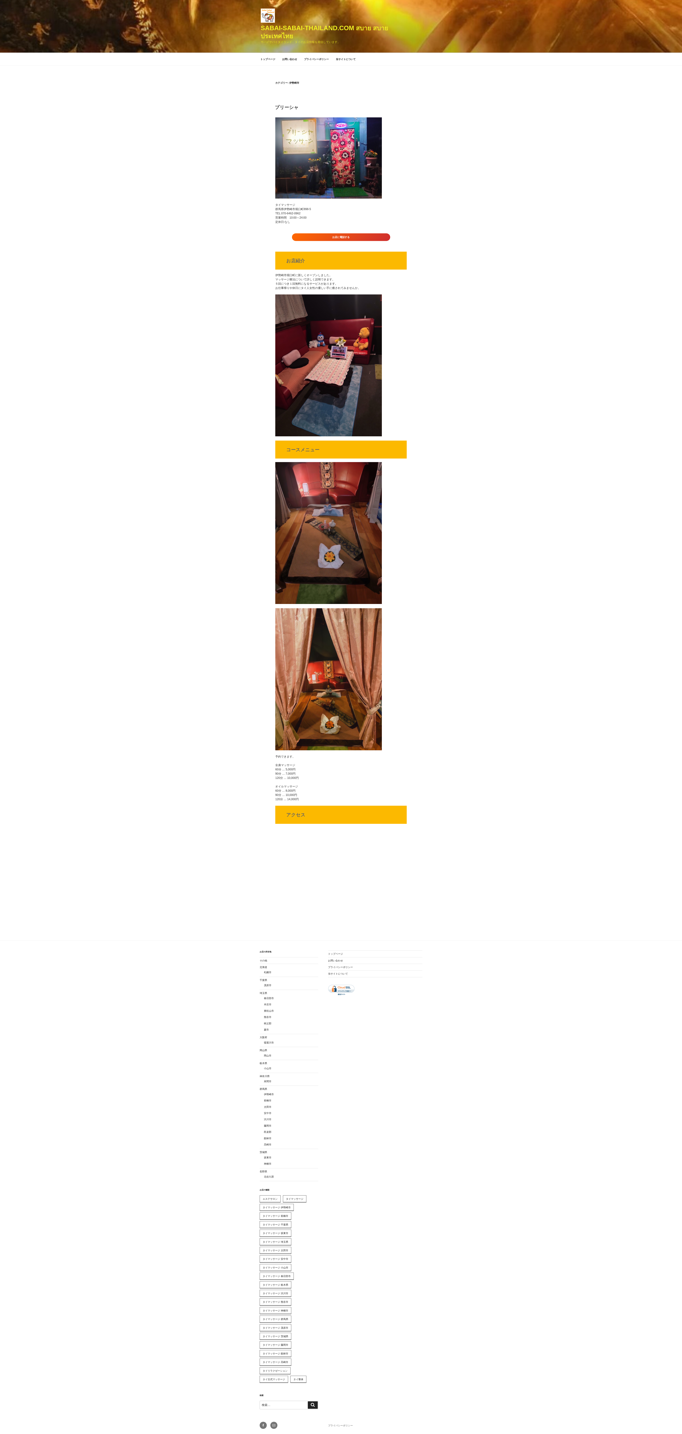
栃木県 (263, 1063)
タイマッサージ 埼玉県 (275, 1241)
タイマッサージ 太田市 (275, 1250)
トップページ (267, 59)
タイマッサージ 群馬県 (275, 1319)
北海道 (263, 967)
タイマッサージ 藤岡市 (275, 1344)
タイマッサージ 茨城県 (275, 1336)
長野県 (263, 1171)
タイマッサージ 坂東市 (275, 1233)
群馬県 (263, 1089)
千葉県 (263, 980)
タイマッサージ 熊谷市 (275, 1301)
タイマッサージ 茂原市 (275, 1327)
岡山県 (263, 1050)
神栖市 (267, 1163)
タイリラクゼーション (275, 1370)
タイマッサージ (294, 1198)
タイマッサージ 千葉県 (275, 1224)
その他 (263, 960)
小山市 (267, 1068)
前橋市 (267, 1100)
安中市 (267, 1113)
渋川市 (267, 1119)
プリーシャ (287, 107)
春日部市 (269, 998)
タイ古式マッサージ (274, 1379)
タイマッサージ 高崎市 (275, 1362)
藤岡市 (267, 1125)
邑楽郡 (267, 1132)
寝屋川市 (269, 1042)
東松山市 (269, 1010)
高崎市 (267, 1144)
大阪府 (263, 1037)
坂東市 (267, 1157)
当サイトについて (346, 59)
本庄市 (267, 1004)
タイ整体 (298, 1379)
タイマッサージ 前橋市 (275, 1216)
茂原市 (267, 985)
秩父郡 (267, 1023)
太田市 (267, 1106)
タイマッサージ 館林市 (275, 1353)
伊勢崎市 (269, 1094)
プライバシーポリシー (316, 59)
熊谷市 (267, 1017)
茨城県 (263, 1152)
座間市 (267, 1081)
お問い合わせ (289, 59)
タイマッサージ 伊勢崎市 (277, 1207)
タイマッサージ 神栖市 (275, 1310)
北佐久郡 (269, 1176)
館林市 (267, 1138)
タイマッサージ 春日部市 (277, 1276)
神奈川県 (265, 1076)
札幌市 (267, 972)
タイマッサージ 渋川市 (275, 1293)
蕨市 (266, 1029)
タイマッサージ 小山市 (275, 1267)
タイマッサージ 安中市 (275, 1258)
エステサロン (270, 1198)
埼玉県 (263, 993)
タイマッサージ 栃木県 (275, 1284)
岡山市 (267, 1055)
